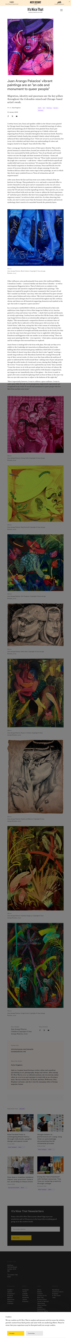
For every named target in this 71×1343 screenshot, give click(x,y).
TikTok (24, 1291)
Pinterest (25, 1301)
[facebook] (8, 116)
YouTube (25, 1295)
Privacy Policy (42, 1299)
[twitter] (12, 116)
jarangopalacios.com (18, 1051)
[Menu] (61, 10)
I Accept (11, 1333)
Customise (31, 1333)
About (39, 1289)
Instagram (25, 1289)
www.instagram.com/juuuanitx (22, 1049)
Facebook (25, 1297)
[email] (16, 116)
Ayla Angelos (16, 107)
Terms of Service (43, 1301)
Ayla (12, 1070)
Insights (39, 1307)
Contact (40, 1293)
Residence (55, 1289)
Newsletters (41, 1309)
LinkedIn (25, 1293)
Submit (39, 1291)
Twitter (24, 1299)
